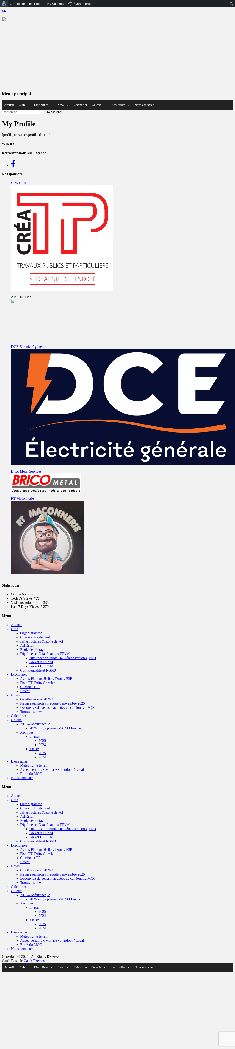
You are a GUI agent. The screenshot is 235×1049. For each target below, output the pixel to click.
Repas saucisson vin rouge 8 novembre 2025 (52, 703)
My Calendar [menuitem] (56, 4)
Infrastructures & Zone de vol (41, 641)
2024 (42, 745)
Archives (26, 732)
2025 (42, 741)
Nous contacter (144, 105)
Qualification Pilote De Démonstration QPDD (62, 658)
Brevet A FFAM (41, 662)
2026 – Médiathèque (35, 724)
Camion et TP (30, 687)
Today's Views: (22, 598)
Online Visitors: (23, 594)
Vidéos (34, 749)
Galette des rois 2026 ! (36, 699)
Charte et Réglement (35, 637)
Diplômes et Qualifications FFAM (45, 654)
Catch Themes (34, 961)
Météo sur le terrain (34, 765)
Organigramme (31, 633)
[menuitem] (4, 3)
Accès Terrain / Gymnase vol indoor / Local (52, 769)
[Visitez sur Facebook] (13, 165)
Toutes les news (31, 712)
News (60, 105)
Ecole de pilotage (32, 650)
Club (22, 105)
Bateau (25, 691)
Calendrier (80, 105)
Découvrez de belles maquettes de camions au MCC (58, 707)
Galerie (96, 105)
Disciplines (41, 105)
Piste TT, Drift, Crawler (37, 683)
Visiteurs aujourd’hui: (27, 602)
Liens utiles (117, 105)
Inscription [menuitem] (35, 4)
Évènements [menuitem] (83, 4)
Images (34, 736)
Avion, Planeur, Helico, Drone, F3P (46, 678)
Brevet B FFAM (41, 666)
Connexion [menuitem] (17, 4)
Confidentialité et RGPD (38, 670)
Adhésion (27, 645)
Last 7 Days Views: (25, 607)
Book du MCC (31, 774)
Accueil (9, 105)
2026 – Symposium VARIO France (55, 728)
